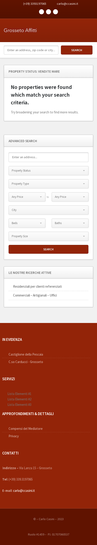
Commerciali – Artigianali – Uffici (35, 295)
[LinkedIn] (55, 11)
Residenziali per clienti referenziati (37, 286)
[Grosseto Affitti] (20, 27)
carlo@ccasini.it (67, 4)
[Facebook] (41, 11)
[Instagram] (48, 11)
